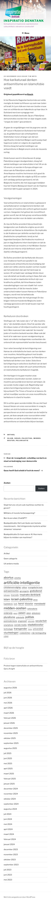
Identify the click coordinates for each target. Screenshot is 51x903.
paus (28, 613)
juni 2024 (8, 819)
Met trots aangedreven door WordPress (19, 897)
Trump (30, 629)
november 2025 (11, 733)
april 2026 (8, 708)
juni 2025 (8, 758)
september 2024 (11, 804)
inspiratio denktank (30, 594)
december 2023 (11, 849)
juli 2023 (7, 870)
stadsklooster (36, 624)
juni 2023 (8, 875)
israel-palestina (23, 438)
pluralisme (9, 617)
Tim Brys (32, 76)
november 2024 (11, 794)
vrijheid (6, 636)
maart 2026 (9, 713)
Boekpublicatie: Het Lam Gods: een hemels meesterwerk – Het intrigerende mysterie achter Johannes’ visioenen (25, 526)
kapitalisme (8, 604)
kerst (21, 603)
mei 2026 (8, 703)
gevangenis (24, 591)
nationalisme (32, 609)
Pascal (15, 613)
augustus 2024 (10, 809)
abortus (8, 577)
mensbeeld (39, 603)
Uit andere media (11, 564)
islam (10, 438)
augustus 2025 (10, 748)
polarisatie (22, 440)
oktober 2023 (10, 859)
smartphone (8, 625)
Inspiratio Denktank (24, 21)
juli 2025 (7, 753)
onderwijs (8, 613)
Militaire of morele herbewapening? (19, 513)
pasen (22, 612)
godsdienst (36, 591)
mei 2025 (8, 763)
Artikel (11, 435)
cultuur (24, 587)
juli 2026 (7, 693)
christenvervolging (12, 587)
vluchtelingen (11, 632)
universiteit (38, 629)
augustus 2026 (10, 688)
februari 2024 (10, 839)
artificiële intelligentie (22, 582)
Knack (30, 94)
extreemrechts (11, 591)
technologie (8, 629)
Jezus (35, 600)
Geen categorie (10, 558)
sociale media (20, 625)
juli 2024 (7, 814)
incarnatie (15, 595)
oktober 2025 (10, 738)
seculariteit (41, 621)
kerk (15, 604)
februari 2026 (10, 718)
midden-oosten (15, 608)
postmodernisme (10, 621)
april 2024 (8, 829)
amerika (17, 578)
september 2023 (11, 865)
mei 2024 (8, 824)
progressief (22, 621)
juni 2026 (8, 698)
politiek (29, 617)
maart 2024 (9, 834)
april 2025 (8, 768)
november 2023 (11, 854)
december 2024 (11, 789)
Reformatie (31, 621)
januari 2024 (9, 844)
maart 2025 (9, 774)
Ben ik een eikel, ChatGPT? (15, 518)
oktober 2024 (10, 799)
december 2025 (11, 728)
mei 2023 (8, 880)
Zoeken (7, 483)
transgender (20, 628)
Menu (27, 33)
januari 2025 (9, 784)
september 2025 (11, 743)
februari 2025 (10, 779)
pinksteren (36, 613)
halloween (7, 595)
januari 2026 (9, 723)
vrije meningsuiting (38, 633)
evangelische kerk (35, 587)
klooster (29, 603)
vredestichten (24, 633)
